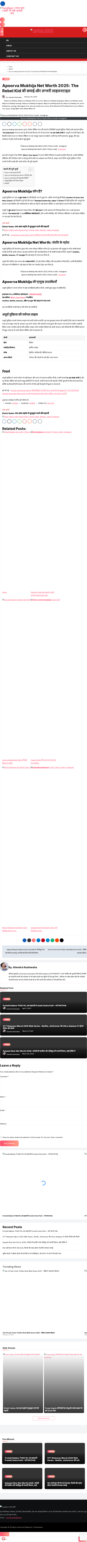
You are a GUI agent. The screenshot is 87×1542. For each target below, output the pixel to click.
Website (3, 1124)
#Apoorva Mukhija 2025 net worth (30, 101)
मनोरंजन (9, 46)
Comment (4, 1076)
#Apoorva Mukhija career (74, 101)
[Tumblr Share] (35, 124)
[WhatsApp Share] (20, 124)
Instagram (62, 149)
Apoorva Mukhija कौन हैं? (13, 173)
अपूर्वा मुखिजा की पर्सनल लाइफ (14, 181)
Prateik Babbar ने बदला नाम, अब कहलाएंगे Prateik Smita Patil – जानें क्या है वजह (34, 1005)
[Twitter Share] (9, 124)
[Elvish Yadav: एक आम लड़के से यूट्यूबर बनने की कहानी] (30, 230)
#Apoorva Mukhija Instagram (32, 103)
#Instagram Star (23, 106)
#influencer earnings (9, 106)
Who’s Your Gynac (18, 297)
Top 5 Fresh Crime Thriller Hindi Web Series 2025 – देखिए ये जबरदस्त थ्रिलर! (29, 1333)
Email (2, 1110)
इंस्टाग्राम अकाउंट (35, 294)
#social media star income (39, 106)
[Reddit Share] (30, 124)
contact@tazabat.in (14, 1518)
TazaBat (15, 403)
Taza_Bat (50, 403)
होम (7, 40)
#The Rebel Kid (55, 106)
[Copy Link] (40, 124)
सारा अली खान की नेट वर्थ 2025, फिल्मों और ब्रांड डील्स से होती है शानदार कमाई (28, 1248)
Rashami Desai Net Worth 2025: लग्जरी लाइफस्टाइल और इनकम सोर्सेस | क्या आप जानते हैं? (34, 394)
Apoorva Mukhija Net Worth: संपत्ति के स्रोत (18, 175)
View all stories (43, 1418)
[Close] (4, 1534)
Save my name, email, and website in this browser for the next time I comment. (33, 1137)
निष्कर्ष (7, 183)
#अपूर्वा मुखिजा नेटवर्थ (17, 109)
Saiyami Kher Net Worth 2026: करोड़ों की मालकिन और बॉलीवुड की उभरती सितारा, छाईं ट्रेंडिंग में (39, 1051)
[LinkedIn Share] (14, 124)
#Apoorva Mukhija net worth (73, 103)
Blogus (27, 1527)
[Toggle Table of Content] (29, 169)
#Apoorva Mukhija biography (54, 101)
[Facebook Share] (4, 124)
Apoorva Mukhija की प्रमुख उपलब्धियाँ (16, 178)
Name (3, 1097)
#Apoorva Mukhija (10, 101)
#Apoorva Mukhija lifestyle (53, 103)
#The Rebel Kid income (69, 106)
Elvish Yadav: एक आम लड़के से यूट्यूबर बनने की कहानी (25, 227)
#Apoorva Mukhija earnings (12, 103)
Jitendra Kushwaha (15, 97)
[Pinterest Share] (25, 124)
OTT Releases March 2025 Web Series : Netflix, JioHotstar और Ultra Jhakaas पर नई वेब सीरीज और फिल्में (41, 1237)
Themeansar (38, 1527)
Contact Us (12, 56)
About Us (11, 51)
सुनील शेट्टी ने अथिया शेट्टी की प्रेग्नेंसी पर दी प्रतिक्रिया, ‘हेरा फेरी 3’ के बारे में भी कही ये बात (32, 1253)
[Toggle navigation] (1, 31)
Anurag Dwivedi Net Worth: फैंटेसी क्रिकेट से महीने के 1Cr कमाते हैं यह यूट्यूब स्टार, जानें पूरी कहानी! (45, 390)
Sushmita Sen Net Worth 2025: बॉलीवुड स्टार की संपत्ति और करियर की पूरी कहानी (39, 235)
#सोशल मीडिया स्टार (29, 109)
